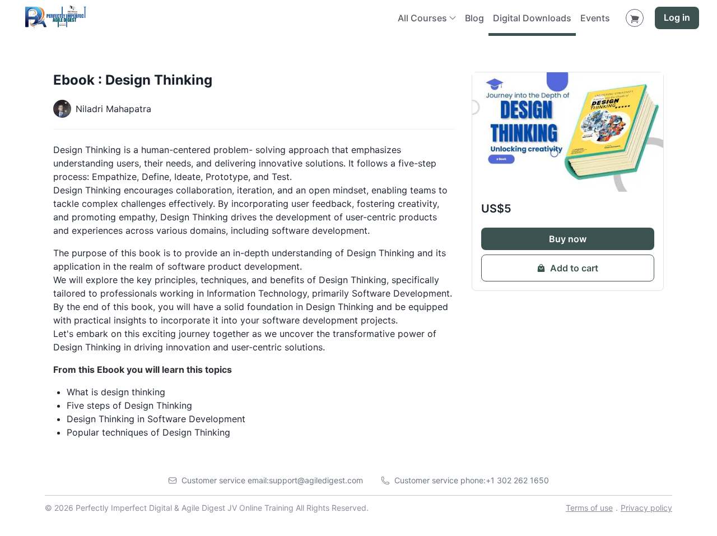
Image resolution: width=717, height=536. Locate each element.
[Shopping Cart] (635, 18)
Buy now (567, 238)
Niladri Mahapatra (113, 108)
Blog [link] (474, 18)
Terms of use (589, 507)
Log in (677, 18)
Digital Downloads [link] (532, 18)
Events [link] (595, 18)
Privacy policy (646, 507)
